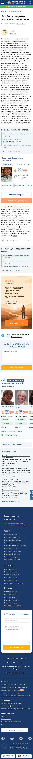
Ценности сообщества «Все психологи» (13, 696)
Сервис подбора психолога (16, 658)
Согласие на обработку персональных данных (15, 709)
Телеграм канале (16, 337)
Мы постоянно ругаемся (10, 490)
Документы (5, 700)
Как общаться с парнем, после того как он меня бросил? (16, 457)
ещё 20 (3, 427)
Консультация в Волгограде (22, 178)
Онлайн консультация (15, 663)
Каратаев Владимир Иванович (12, 159)
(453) (19, 185)
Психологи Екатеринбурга (13, 543)
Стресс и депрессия (19, 424)
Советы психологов (15, 11)
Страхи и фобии (6, 424)
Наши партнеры (6, 719)
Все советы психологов (10, 501)
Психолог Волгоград (23, 164)
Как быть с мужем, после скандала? (14, 468)
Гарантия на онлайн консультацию (12, 684)
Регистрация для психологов (14, 730)
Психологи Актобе (10, 580)
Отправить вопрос (16, 647)
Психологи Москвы (10, 534)
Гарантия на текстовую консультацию (13, 687)
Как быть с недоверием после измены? (16, 255)
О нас (3, 724)
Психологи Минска (10, 592)
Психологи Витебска (11, 597)
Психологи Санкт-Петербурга (14, 537)
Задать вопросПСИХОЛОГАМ (31, 495)
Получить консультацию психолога (16, 6)
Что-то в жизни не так (10, 479)
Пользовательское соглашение (11, 703)
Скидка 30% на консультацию (10, 690)
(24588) (7, 185)
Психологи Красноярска (12, 551)
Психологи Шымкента (12, 575)
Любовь (5, 419)
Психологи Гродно (10, 603)
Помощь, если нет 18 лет (9, 693)
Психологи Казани (10, 548)
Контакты (4, 716)
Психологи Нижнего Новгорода (15, 546)
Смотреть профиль (16, 195)
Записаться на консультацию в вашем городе (15, 668)
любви (15, 235)
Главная (3, 11)
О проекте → (16, 322)
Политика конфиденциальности (11, 706)
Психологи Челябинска (12, 554)
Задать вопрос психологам (11, 151)
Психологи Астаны (10, 572)
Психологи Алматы (10, 569)
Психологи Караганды (12, 578)
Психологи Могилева (11, 600)
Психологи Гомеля (10, 594)
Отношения (21, 23)
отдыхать (22, 56)
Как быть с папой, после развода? (14, 261)
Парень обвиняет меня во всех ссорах (16, 266)
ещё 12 (17, 427)
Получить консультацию (16, 201)
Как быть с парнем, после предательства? (17, 134)
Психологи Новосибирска (13, 540)
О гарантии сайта (10, 435)
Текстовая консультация (15, 673)
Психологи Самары (10, 557)
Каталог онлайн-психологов (11, 431)
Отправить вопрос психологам (11, 721)
